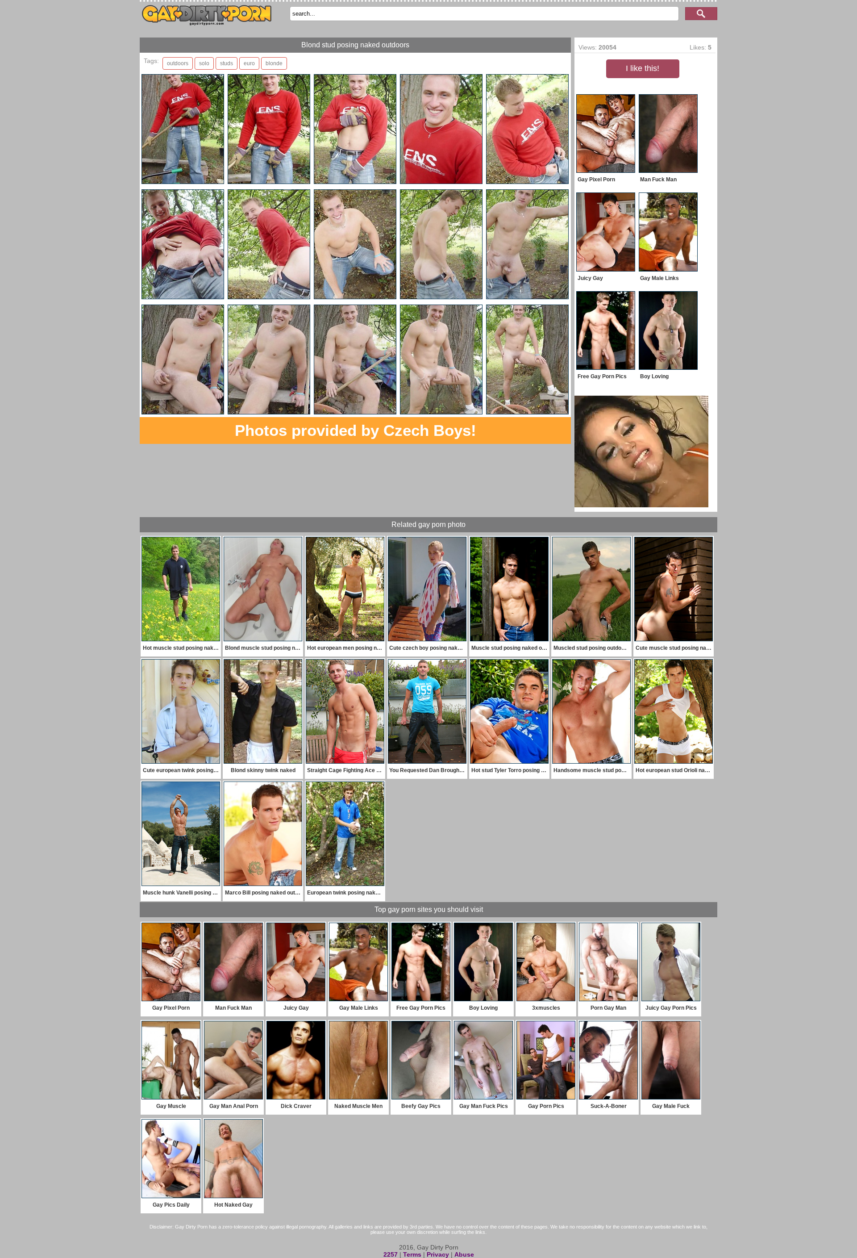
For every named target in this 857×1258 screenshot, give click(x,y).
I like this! (642, 68)
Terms (412, 1254)
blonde (274, 63)
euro (249, 63)
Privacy (438, 1254)
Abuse (464, 1254)
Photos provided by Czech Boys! (355, 430)
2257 (390, 1254)
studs (226, 63)
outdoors (177, 63)
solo (204, 63)
